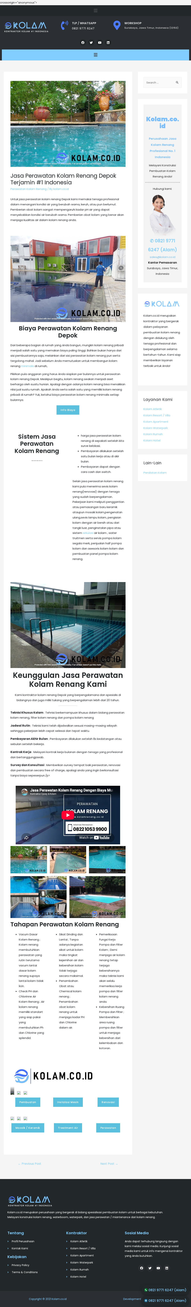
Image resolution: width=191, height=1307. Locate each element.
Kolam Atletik (152, 409)
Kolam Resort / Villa (156, 415)
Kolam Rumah (153, 434)
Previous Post (29, 1164)
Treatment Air (68, 1128)
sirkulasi (88, 533)
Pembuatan (27, 1102)
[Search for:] (162, 82)
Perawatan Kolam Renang (28, 189)
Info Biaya (68, 410)
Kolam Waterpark (155, 428)
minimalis (27, 366)
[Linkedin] (108, 42)
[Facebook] (83, 42)
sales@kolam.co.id (162, 257)
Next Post (109, 1164)
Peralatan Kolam (155, 473)
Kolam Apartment (155, 422)
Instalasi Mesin (68, 1102)
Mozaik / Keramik (27, 1128)
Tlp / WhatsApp (84, 23)
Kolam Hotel (151, 440)
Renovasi (108, 1102)
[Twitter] (91, 42)
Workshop (133, 23)
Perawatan (108, 1128)
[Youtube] (99, 42)
